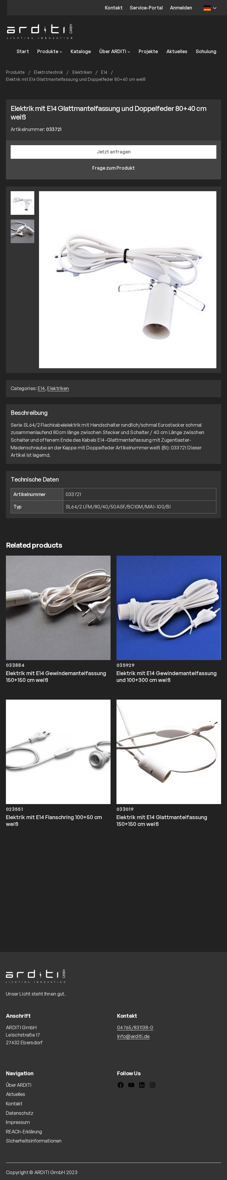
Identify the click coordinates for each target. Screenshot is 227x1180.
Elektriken (82, 72)
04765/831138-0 (135, 1027)
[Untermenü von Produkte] (60, 51)
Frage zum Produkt (113, 168)
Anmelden (181, 8)
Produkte (15, 72)
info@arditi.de (133, 1036)
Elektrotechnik (48, 72)
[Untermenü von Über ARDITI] (128, 51)
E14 (104, 72)
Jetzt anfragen (114, 152)
